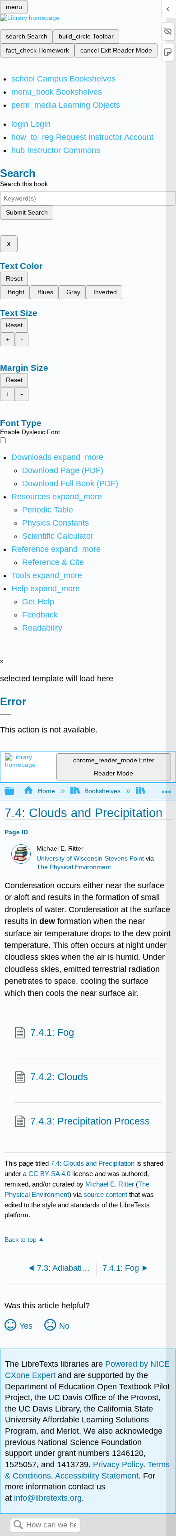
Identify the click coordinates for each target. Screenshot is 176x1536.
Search (18, 1525)
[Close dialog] (5, 714)
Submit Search (27, 212)
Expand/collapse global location (166, 788)
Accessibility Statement (97, 1475)
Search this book (24, 183)
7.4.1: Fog (52, 1032)
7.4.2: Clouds (59, 1076)
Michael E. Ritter (109, 1184)
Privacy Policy (118, 1464)
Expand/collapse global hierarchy (15, 791)
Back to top (21, 1239)
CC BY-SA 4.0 (49, 1173)
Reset (14, 278)
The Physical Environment (74, 867)
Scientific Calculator (57, 536)
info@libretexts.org (47, 1498)
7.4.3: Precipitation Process (90, 1121)
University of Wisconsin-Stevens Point (90, 858)
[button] (40, 614)
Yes (25, 1325)
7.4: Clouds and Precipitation (92, 1163)
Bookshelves (102, 790)
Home (46, 790)
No (64, 1325)
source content (105, 1194)
